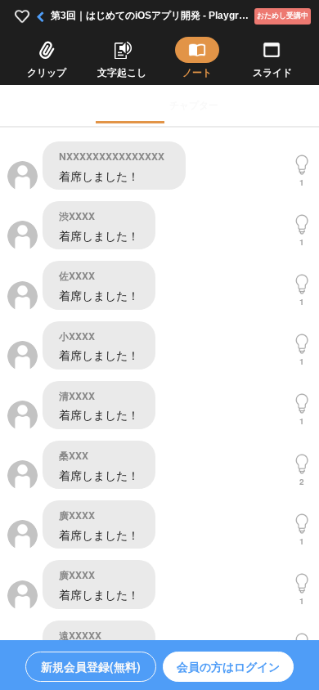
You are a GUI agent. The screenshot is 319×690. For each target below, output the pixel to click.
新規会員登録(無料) (91, 666)
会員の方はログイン (228, 666)
